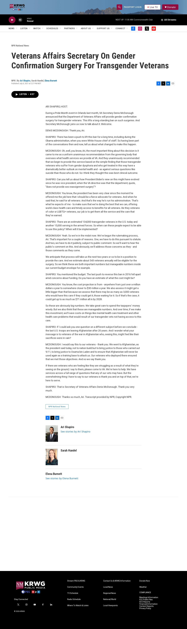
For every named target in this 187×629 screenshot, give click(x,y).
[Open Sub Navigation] (16, 28)
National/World (109, 599)
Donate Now (144, 581)
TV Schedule (72, 593)
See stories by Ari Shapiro (75, 431)
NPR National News (20, 45)
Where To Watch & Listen (78, 606)
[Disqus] (93, 534)
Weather (143, 587)
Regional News (109, 593)
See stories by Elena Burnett (62, 478)
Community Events (75, 587)
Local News (108, 587)
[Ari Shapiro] (52, 433)
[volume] (20, 20)
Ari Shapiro (25, 80)
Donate (171, 7)
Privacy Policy (145, 608)
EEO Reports (144, 602)
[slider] (24, 19)
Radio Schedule (74, 599)
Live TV (154, 7)
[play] (12, 19)
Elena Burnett (51, 80)
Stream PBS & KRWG (76, 581)
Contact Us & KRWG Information (117, 581)
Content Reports (146, 606)
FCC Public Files (146, 600)
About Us (86, 28)
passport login (133, 7)
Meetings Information (148, 597)
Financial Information (148, 604)
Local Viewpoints (110, 606)
